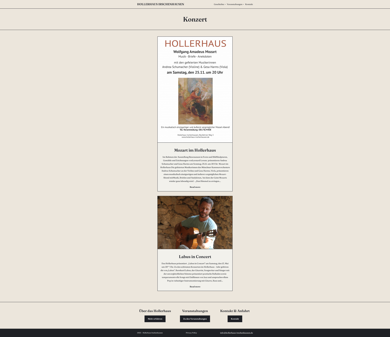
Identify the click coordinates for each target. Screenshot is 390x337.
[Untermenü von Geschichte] (225, 4)
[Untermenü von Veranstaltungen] (243, 4)
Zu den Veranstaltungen (195, 318)
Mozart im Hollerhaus (195, 150)
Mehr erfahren (155, 318)
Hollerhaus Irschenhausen (160, 4)
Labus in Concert (195, 256)
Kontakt (235, 318)
